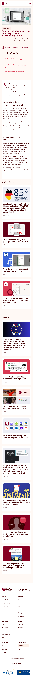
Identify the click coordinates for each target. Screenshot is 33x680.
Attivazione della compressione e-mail (15, 66)
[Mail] (14, 53)
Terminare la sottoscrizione (16, 658)
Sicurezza (5, 628)
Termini (20, 609)
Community (21, 600)
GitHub (4, 637)
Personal (20, 624)
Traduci (20, 649)
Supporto (5, 652)
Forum (4, 646)
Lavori (19, 606)
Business (20, 628)
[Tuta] (5, 3)
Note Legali (21, 616)
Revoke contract (16, 663)
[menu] (30, 4)
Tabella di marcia (7, 624)
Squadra (20, 603)
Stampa (4, 649)
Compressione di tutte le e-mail (14, 71)
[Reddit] (4, 53)
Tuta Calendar (6, 603)
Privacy (20, 613)
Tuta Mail (5, 600)
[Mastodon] (8, 53)
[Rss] (17, 53)
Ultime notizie (6, 28)
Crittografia (5, 631)
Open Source (6, 634)
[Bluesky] (11, 53)
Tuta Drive (5, 606)
